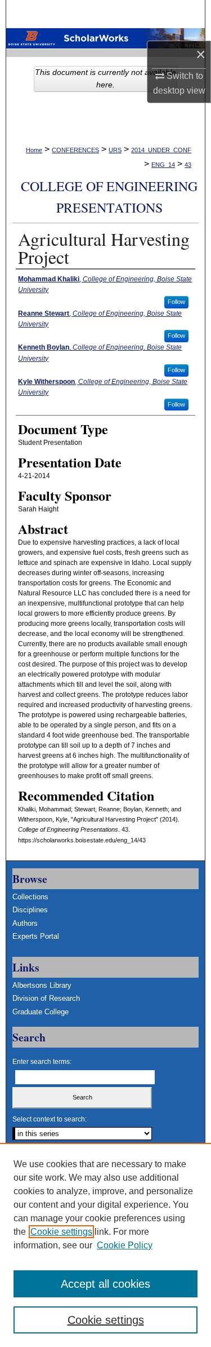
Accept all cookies (105, 1284)
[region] (105, 1245)
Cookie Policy (124, 1245)
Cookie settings (61, 1231)
